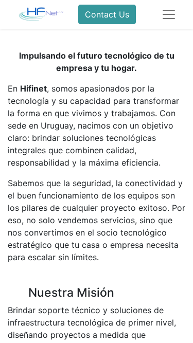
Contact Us (107, 14)
